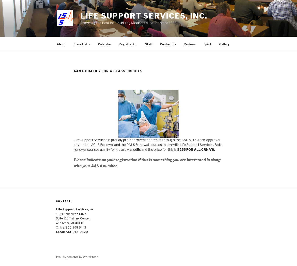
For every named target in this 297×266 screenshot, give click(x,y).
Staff (148, 44)
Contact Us (168, 44)
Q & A (207, 44)
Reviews (190, 44)
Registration (128, 44)
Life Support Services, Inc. (143, 15)
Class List (80, 44)
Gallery (224, 44)
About (61, 44)
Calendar (104, 44)
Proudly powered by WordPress (77, 257)
